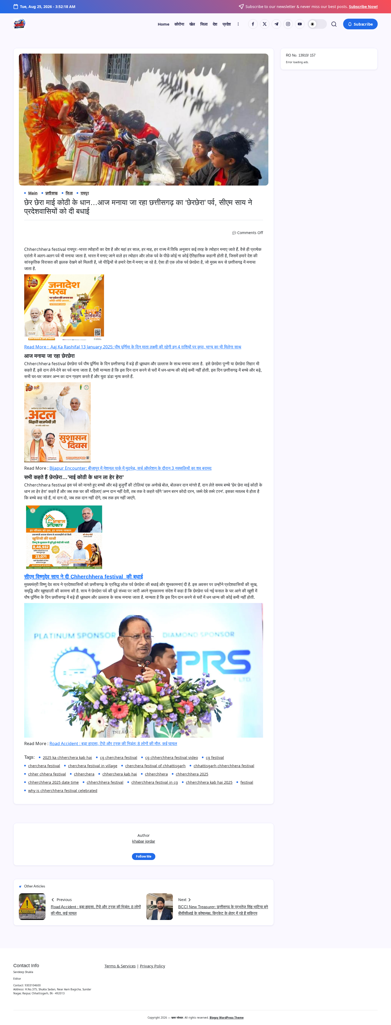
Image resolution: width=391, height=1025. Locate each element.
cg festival (215, 757)
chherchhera (156, 774)
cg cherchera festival (118, 757)
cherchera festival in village (92, 765)
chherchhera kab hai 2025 (209, 782)
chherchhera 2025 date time (53, 782)
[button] (317, 24)
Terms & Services (120, 965)
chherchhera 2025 (192, 774)
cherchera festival (44, 765)
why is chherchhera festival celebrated (62, 790)
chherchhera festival (105, 782)
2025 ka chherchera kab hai (67, 757)
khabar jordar (143, 841)
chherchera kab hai (119, 774)
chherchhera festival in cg (154, 782)
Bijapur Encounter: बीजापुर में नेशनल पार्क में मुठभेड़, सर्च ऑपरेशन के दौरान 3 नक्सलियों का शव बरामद (130, 468)
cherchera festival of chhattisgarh (155, 765)
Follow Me (143, 856)
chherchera (84, 774)
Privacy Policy (152, 965)
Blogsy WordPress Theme (227, 1017)
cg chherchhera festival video (171, 757)
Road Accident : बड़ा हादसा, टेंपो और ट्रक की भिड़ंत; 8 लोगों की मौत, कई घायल (113, 743)
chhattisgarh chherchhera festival (224, 765)
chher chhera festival (47, 774)
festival (246, 782)
